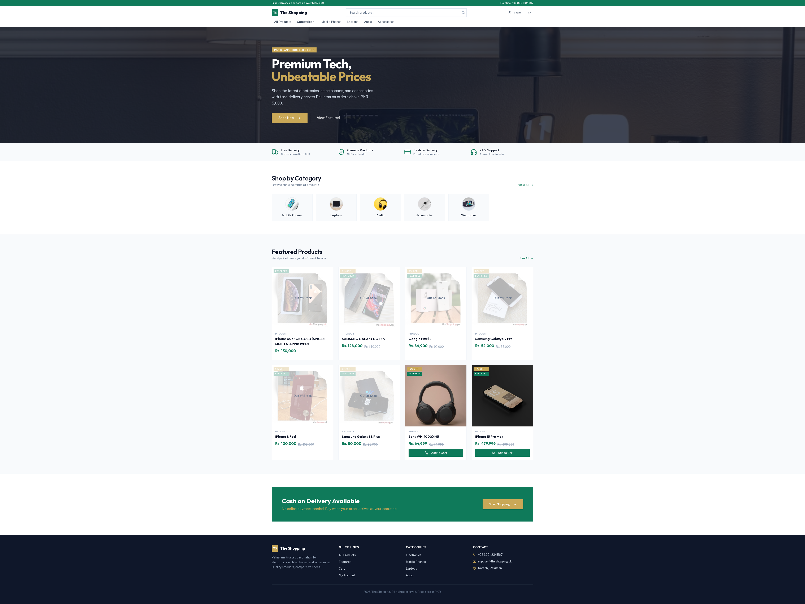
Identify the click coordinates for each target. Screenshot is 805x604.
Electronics (413, 555)
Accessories (386, 22)
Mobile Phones (331, 22)
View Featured (328, 118)
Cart (342, 568)
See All (525, 258)
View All (524, 185)
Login (517, 12)
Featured (345, 561)
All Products (282, 22)
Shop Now (286, 118)
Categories (304, 22)
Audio (368, 22)
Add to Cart (439, 453)
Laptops (352, 22)
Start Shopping (499, 504)
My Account (347, 575)
